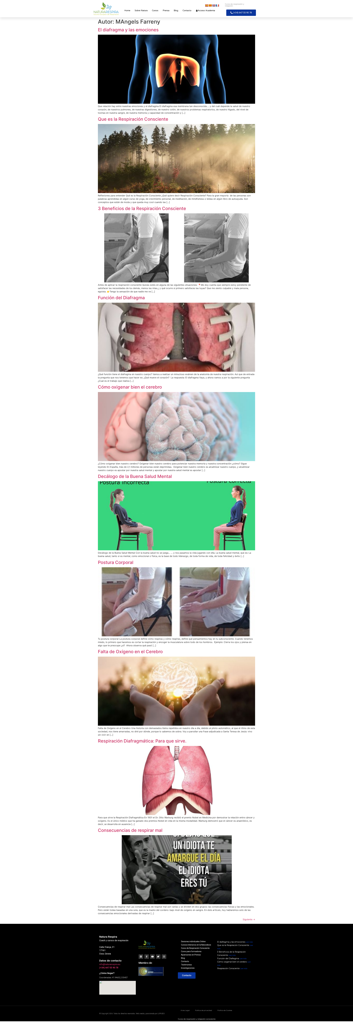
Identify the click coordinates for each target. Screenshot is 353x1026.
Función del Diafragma (121, 297)
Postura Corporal (115, 562)
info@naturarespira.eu (109, 964)
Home (127, 10)
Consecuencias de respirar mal (130, 830)
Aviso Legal (185, 1010)
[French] (217, 5)
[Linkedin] (141, 956)
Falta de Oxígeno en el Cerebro (130, 651)
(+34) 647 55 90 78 (108, 967)
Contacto (187, 10)
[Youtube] (152, 956)
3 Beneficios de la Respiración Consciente (142, 208)
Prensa (166, 10)
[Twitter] (158, 956)
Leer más (249, 942)
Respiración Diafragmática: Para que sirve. (142, 741)
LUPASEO (161, 1014)
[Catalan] (210, 5)
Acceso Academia (206, 10)
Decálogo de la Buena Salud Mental (135, 476)
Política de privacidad (203, 1010)
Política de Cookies (224, 1010)
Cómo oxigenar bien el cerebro (130, 387)
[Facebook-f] (146, 956)
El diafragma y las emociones (128, 29)
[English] (214, 5)
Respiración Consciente (228, 968)
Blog (176, 10)
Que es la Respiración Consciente (133, 119)
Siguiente (249, 919)
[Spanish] (206, 5)
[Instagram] (164, 956)
